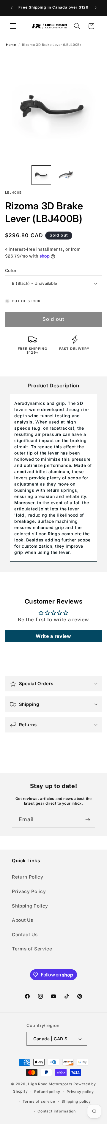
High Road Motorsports (50, 1084)
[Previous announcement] (11, 7)
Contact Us (25, 934)
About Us (22, 920)
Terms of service (39, 1101)
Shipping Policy (30, 906)
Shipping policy (76, 1101)
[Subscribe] (88, 819)
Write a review (53, 636)
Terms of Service (32, 949)
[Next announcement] (95, 7)
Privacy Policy (29, 891)
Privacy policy (80, 1091)
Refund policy (47, 1091)
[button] (13, 26)
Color (11, 270)
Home (11, 45)
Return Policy (27, 877)
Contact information (56, 1111)
